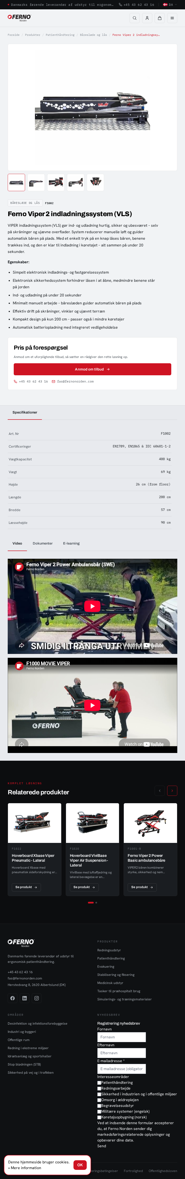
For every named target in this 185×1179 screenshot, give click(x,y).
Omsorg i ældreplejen (120, 1099)
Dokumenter (43, 543)
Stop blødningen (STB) (24, 1064)
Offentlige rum (19, 1040)
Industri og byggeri (22, 1031)
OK (80, 1164)
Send (101, 1145)
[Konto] (147, 18)
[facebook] (12, 998)
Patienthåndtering (60, 35)
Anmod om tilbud (89, 369)
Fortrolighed (133, 1171)
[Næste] (172, 791)
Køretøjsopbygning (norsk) (124, 1117)
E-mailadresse (111, 1060)
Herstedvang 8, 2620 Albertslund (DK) (37, 985)
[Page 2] (96, 902)
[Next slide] (168, 107)
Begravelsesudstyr (117, 1105)
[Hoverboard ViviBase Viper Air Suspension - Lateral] (92, 849)
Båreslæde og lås (93, 35)
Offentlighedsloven (163, 1171)
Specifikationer (25, 412)
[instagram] (36, 998)
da (171, 4)
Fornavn (104, 1029)
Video (17, 543)
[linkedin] (24, 998)
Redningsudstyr (109, 950)
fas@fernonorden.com (75, 381)
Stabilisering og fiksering (115, 974)
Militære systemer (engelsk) (125, 1111)
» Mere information (24, 1167)
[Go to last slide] (17, 107)
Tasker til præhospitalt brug (118, 991)
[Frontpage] (19, 18)
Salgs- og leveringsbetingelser (95, 1171)
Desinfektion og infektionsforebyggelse (37, 1023)
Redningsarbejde (116, 1088)
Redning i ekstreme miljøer (28, 1048)
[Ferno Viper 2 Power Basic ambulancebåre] (150, 849)
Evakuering (105, 966)
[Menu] (172, 18)
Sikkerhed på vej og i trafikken (31, 1072)
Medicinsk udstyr (110, 983)
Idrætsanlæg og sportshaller (30, 1056)
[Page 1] (91, 902)
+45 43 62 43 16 (139, 4)
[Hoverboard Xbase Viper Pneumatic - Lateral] (34, 849)
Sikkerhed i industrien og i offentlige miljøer (139, 1094)
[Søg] (135, 18)
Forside (14, 35)
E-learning (71, 543)
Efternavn (105, 1044)
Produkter (32, 35)
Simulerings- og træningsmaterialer (124, 999)
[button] (160, 18)
